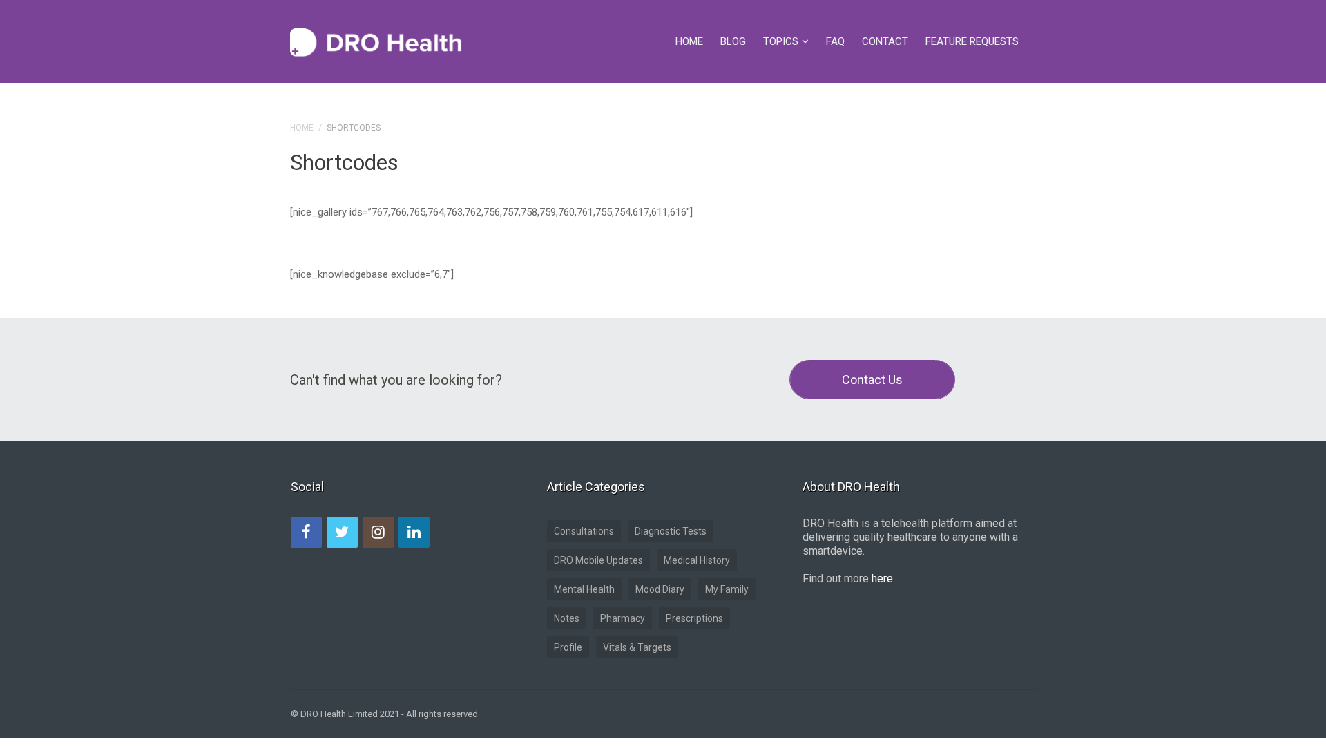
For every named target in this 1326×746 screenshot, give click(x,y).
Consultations (584, 531)
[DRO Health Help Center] (376, 41)
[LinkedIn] (414, 532)
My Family (727, 589)
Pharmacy (622, 618)
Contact (885, 41)
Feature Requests (972, 41)
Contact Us (872, 379)
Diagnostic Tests (671, 531)
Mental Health (584, 589)
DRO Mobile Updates (598, 560)
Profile (568, 647)
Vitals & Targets (637, 647)
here (882, 578)
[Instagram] (378, 532)
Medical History (697, 560)
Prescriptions (694, 618)
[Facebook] (306, 532)
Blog (733, 41)
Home (689, 41)
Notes (566, 618)
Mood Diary (659, 589)
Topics (780, 41)
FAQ (835, 41)
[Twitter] (342, 532)
